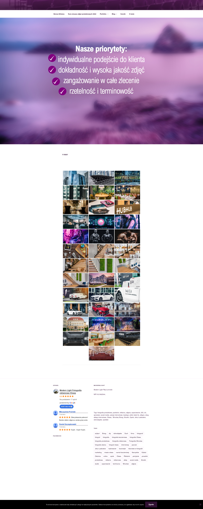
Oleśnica (98, 456)
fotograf (97, 437)
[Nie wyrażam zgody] (200, 504)
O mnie (131, 14)
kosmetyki (122, 449)
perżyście (136, 456)
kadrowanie (112, 449)
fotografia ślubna (100, 445)
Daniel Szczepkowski (67, 424)
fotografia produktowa (102, 441)
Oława (119, 456)
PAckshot (127, 456)
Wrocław (126, 464)
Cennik (123, 14)
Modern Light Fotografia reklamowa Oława (71, 391)
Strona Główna (58, 14)
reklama (108, 460)
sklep (125, 460)
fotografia (106, 437)
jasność (134, 445)
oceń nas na (65, 406)
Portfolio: (103, 14)
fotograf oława (114, 445)
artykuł (97, 433)
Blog (113, 14)
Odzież (144, 452)
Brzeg (104, 433)
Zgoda (151, 504)
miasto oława (108, 452)
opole (112, 456)
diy (110, 433)
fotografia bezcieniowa (119, 437)
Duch (126, 433)
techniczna (116, 464)
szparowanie (106, 464)
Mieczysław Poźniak (67, 412)
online (106, 456)
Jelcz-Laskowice (100, 449)
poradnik (145, 456)
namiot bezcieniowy (122, 452)
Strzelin (143, 460)
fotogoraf (140, 433)
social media (134, 460)
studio (97, 464)
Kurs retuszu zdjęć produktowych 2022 (82, 14)
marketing (98, 452)
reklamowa (117, 460)
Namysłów (135, 452)
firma (132, 433)
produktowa (99, 460)
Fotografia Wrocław (135, 441)
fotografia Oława (135, 437)
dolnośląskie (118, 433)
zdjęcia (133, 464)
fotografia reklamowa (119, 441)
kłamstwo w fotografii (135, 449)
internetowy (125, 445)
